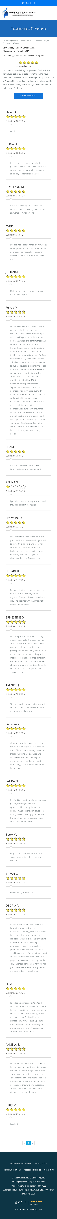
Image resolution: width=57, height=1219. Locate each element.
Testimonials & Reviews (11, 43)
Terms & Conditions (12, 1170)
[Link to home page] (25, 13)
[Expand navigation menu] (53, 12)
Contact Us (49, 1170)
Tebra (40, 1209)
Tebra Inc (28, 1163)
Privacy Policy (41, 1163)
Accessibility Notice (32, 1170)
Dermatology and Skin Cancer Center (17, 40)
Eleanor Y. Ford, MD (42, 40)
